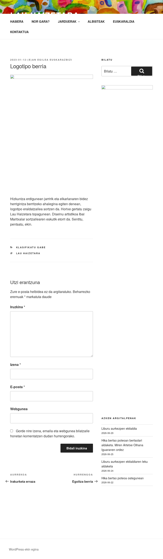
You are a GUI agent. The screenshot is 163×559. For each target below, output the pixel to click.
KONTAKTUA (19, 32)
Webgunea (19, 408)
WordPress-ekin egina (24, 549)
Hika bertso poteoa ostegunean (122, 478)
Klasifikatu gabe (31, 247)
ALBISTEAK (96, 21)
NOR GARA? (41, 21)
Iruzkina (17, 306)
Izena (15, 364)
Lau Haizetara (28, 253)
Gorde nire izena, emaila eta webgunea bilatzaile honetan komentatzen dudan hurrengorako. (50, 433)
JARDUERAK (67, 21)
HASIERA (16, 21)
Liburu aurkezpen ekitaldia (119, 428)
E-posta (17, 386)
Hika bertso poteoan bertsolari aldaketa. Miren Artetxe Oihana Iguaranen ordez (122, 445)
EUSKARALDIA (123, 21)
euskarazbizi (61, 59)
